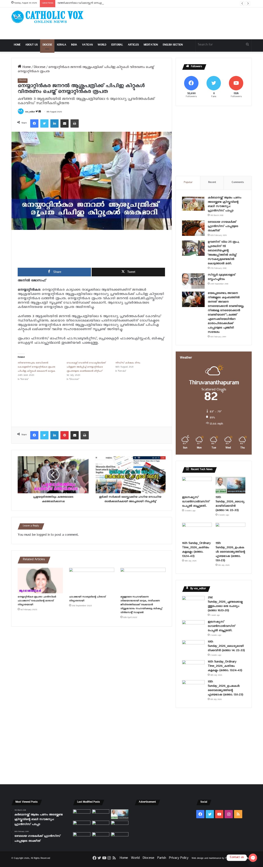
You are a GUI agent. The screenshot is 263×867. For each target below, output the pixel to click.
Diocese (47, 45)
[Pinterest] (64, 435)
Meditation (151, 45)
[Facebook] (34, 123)
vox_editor (30, 112)
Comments (238, 183)
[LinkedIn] (54, 123)
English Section (173, 45)
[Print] (74, 123)
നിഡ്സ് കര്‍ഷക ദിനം (127, 363)
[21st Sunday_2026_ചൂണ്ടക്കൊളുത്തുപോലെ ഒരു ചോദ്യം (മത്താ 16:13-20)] (193, 603)
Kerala (61, 45)
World (102, 45)
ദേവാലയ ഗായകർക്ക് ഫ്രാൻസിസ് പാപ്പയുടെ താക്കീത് (223, 227)
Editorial (117, 45)
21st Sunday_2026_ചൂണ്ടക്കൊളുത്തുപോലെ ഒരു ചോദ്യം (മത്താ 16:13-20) (225, 604)
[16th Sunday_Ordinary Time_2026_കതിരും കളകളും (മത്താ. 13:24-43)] (197, 531)
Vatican (87, 45)
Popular (188, 183)
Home (17, 45)
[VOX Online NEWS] (49, 16)
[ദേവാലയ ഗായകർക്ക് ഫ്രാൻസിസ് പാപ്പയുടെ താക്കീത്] (193, 228)
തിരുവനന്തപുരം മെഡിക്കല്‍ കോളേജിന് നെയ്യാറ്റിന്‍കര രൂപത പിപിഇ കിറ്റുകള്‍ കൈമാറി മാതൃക (36, 367)
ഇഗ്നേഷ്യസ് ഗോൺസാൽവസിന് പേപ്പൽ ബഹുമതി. (196, 502)
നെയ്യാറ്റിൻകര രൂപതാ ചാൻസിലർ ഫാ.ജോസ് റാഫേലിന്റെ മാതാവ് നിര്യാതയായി (37, 601)
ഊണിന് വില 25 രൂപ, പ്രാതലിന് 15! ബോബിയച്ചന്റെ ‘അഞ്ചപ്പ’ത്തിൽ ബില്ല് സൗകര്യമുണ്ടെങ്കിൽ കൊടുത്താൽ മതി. (223, 253)
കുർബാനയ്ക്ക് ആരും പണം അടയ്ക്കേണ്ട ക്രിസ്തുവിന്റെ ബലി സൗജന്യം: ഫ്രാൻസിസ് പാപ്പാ (224, 205)
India (74, 45)
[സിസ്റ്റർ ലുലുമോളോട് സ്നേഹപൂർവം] (193, 281)
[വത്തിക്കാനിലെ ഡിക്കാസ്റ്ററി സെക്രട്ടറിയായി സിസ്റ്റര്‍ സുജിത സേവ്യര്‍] (101, 837)
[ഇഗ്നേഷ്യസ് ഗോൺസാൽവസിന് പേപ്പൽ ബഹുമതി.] (197, 485)
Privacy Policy (178, 858)
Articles (133, 45)
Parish (161, 858)
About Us (31, 45)
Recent (212, 183)
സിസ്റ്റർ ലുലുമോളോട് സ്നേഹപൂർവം (221, 277)
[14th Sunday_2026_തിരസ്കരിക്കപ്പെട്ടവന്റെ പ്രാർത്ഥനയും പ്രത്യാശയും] (81, 837)
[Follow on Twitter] (37, 112)
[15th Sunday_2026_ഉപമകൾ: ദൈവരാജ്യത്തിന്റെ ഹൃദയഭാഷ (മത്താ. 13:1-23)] (230, 531)
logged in (43, 535)
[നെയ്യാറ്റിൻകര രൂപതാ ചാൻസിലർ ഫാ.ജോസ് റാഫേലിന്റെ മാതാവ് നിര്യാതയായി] (40, 580)
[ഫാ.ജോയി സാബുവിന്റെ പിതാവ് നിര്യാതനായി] (91, 580)
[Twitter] (44, 123)
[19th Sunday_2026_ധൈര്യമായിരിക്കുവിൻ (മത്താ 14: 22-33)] (230, 485)
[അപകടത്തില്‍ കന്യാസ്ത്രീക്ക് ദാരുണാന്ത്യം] (119, 837)
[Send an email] (39, 112)
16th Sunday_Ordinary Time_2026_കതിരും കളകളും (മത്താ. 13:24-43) (196, 550)
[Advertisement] (172, 23)
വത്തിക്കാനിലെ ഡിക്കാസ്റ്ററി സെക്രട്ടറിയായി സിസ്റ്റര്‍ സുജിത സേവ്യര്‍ (101, 3)
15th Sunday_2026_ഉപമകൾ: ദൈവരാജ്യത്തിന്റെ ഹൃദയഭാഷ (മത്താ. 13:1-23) (230, 552)
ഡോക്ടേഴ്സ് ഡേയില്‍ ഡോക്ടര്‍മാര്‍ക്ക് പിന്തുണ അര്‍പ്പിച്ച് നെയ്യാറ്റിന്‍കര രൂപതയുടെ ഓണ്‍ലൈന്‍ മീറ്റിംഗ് (86, 367)
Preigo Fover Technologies (238, 858)
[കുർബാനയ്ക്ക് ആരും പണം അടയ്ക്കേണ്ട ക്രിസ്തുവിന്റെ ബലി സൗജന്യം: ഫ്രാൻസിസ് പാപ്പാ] (193, 204)
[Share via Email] (64, 123)
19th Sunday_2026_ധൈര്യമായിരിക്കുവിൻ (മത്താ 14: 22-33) (230, 504)
